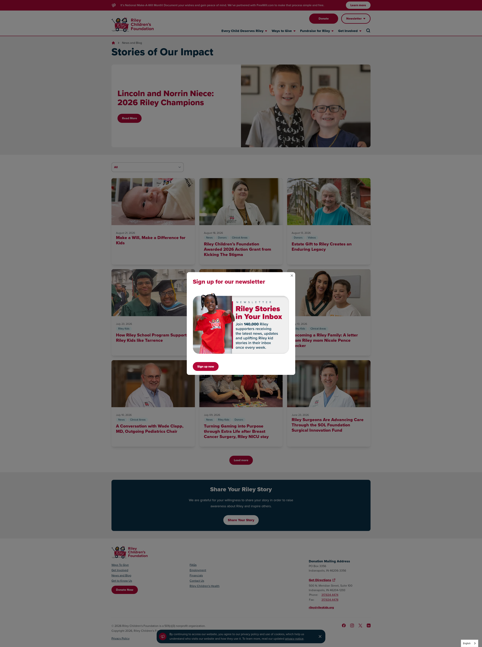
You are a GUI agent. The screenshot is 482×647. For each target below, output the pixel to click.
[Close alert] (292, 275)
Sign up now (205, 366)
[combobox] (469, 643)
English (467, 643)
